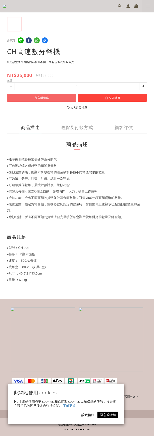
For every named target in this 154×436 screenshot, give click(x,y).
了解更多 (69, 405)
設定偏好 (87, 415)
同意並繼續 (108, 415)
